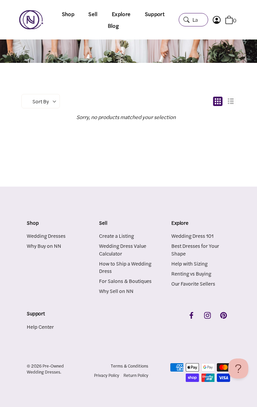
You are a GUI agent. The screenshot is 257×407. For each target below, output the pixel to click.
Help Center (40, 326)
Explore (121, 14)
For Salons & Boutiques (125, 280)
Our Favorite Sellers (193, 283)
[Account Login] (220, 20)
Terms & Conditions (129, 366)
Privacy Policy (106, 375)
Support (155, 14)
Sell (92, 14)
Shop (68, 14)
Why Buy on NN (44, 245)
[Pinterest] (223, 314)
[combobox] (193, 19)
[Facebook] (191, 314)
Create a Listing (116, 235)
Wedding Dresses (46, 235)
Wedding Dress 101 (192, 235)
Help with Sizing (189, 263)
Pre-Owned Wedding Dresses (45, 369)
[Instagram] (207, 314)
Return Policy (135, 375)
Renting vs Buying (191, 273)
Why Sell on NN (116, 290)
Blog (113, 25)
